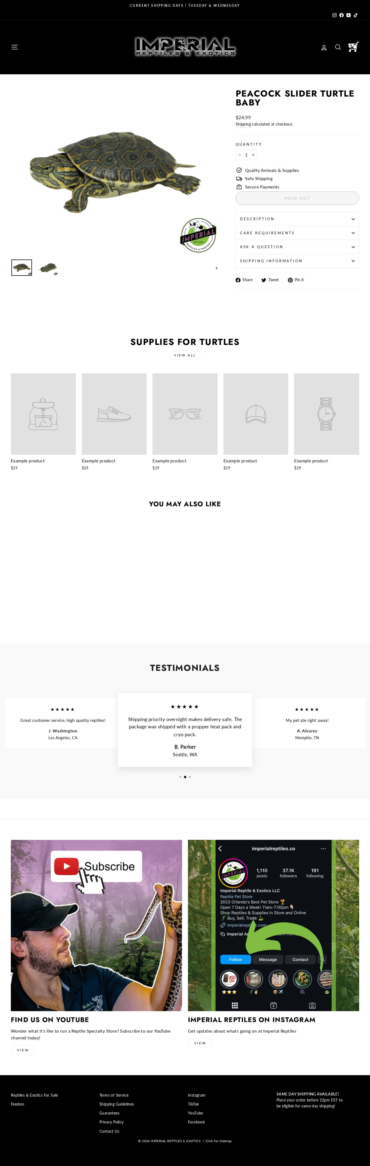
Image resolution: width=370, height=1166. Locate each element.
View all (185, 355)
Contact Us (109, 1131)
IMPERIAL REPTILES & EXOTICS (176, 1141)
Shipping (243, 124)
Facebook (196, 1122)
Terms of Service (113, 1095)
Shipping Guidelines (116, 1104)
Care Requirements (267, 233)
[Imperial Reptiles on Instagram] (273, 925)
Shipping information (271, 261)
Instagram (197, 1095)
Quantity (249, 144)
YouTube (195, 1113)
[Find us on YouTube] (96, 925)
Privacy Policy (111, 1122)
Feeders (17, 1104)
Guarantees (109, 1113)
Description (257, 219)
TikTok (193, 1104)
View (23, 1050)
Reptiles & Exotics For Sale (34, 1095)
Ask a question (262, 247)
